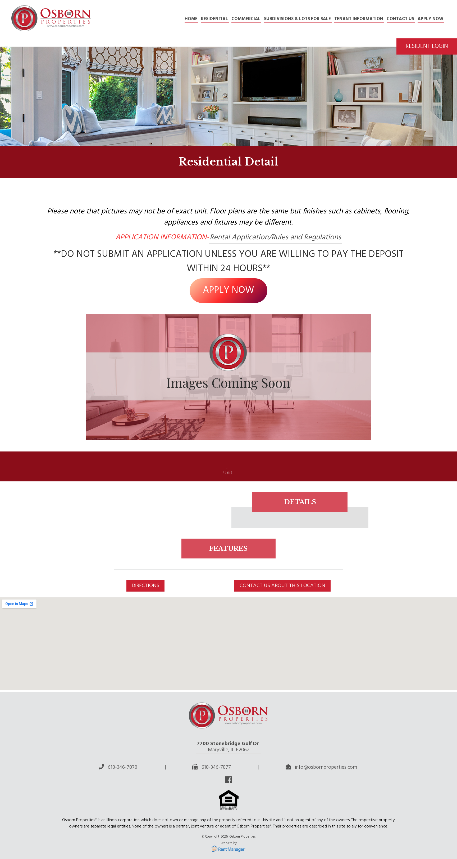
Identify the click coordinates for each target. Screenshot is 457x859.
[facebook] (228, 781)
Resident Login (427, 46)
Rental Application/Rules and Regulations (275, 237)
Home (191, 19)
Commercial (246, 19)
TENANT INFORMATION (358, 19)
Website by (229, 843)
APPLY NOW (431, 19)
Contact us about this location (282, 585)
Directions (145, 585)
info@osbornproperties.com (326, 767)
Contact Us (400, 19)
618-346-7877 (216, 767)
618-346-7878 (122, 767)
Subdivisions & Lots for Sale (297, 19)
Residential (214, 19)
